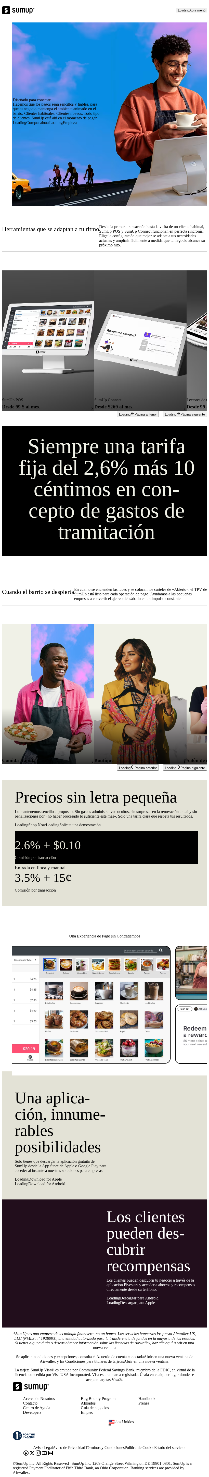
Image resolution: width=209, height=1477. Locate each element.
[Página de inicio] (31, 1390)
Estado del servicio (169, 1447)
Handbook (146, 1398)
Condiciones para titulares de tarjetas (116, 1361)
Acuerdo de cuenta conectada (142, 1357)
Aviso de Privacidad (69, 1447)
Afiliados (88, 1403)
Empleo (87, 1412)
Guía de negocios (95, 1408)
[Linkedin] (50, 1453)
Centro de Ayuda (36, 1408)
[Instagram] (38, 1453)
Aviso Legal (43, 1447)
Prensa (143, 1403)
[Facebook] (26, 1453)
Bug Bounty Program (98, 1398)
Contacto (30, 1403)
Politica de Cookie (139, 1447)
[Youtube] (44, 1453)
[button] (154, 1425)
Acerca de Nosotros (39, 1398)
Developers (32, 1412)
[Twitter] (32, 1453)
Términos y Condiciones (105, 1447)
